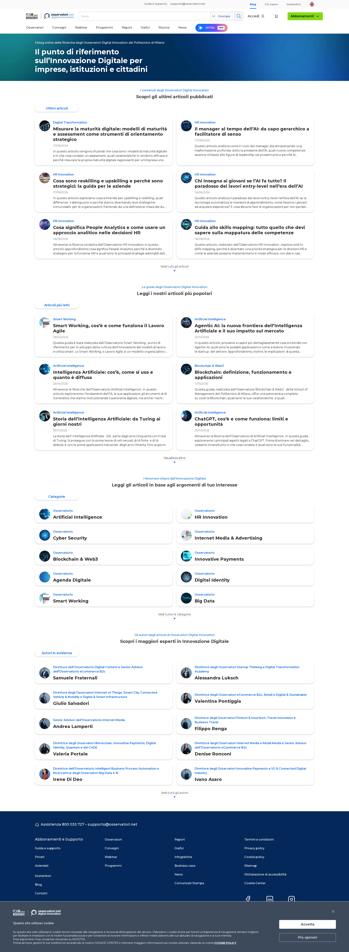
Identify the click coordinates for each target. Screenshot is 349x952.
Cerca (238, 16)
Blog (253, 4)
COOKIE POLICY (225, 943)
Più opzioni (307, 937)
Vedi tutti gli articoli (174, 266)
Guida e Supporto (155, 3)
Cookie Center (255, 883)
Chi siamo (271, 4)
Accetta (307, 924)
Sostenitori (293, 4)
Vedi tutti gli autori (174, 793)
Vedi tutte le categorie (174, 614)
